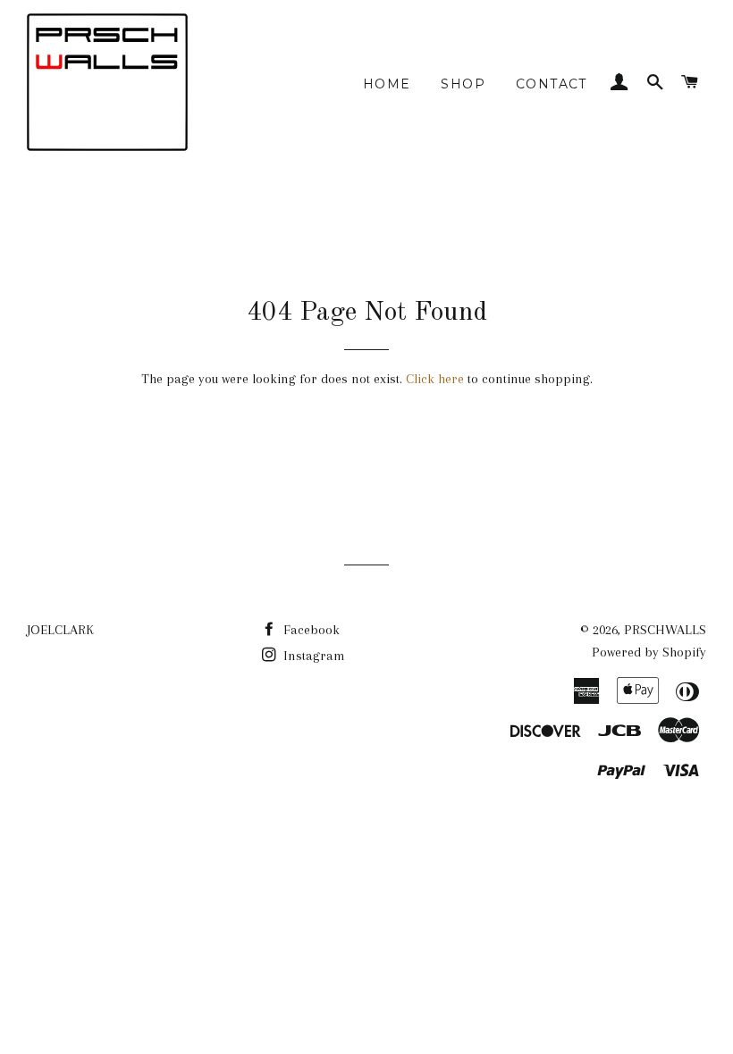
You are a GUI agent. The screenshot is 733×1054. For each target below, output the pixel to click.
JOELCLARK (60, 630)
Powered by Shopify (649, 652)
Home (387, 84)
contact (551, 84)
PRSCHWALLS (665, 630)
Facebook (310, 630)
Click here (435, 379)
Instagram (312, 656)
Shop (463, 84)
